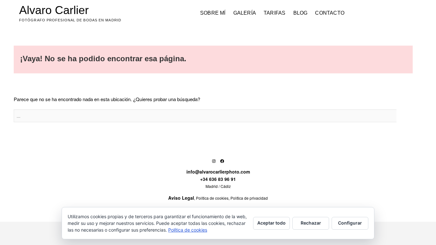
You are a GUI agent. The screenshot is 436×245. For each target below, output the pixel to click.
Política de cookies (212, 198)
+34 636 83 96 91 (218, 179)
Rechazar (311, 223)
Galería (244, 13)
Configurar (350, 223)
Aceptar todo (271, 223)
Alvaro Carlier (54, 10)
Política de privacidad (249, 198)
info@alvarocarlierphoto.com (218, 171)
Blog (300, 13)
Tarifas (274, 13)
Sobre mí (213, 13)
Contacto (329, 13)
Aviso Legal (181, 198)
